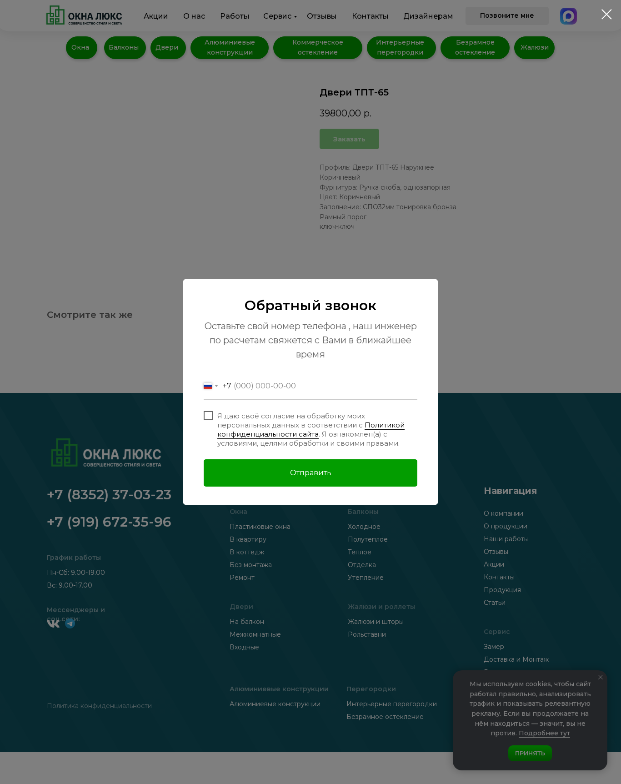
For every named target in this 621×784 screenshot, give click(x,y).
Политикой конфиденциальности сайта (311, 429)
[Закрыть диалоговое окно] (606, 14)
